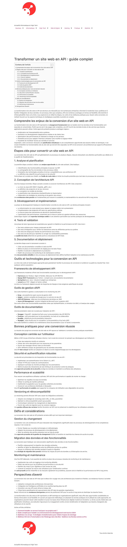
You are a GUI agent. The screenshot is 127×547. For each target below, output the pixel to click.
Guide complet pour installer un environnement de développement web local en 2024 (47, 513)
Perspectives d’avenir (23, 106)
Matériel (87, 28)
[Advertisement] (63, 44)
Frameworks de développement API (28, 83)
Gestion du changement (25, 100)
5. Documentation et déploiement (28, 79)
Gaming (67, 28)
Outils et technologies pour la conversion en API (31, 81)
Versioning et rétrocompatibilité (28, 96)
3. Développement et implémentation (29, 75)
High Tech (42, 28)
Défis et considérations (23, 98)
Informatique (30, 28)
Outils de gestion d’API (25, 85)
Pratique (77, 28)
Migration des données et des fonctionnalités (31, 102)
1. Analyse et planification (25, 71)
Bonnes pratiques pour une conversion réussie (31, 89)
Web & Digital (55, 28)
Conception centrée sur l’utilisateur (28, 90)
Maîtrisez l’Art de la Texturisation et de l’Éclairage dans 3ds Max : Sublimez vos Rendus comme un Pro (52, 517)
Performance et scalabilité (26, 94)
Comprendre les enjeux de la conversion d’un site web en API (34, 67)
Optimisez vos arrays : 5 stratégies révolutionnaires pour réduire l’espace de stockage (47, 515)
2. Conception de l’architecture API (28, 73)
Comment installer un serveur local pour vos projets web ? (37, 510)
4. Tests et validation (25, 77)
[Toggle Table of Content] (51, 65)
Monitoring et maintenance (26, 104)
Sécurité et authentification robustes (29, 92)
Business (18, 28)
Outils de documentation (26, 87)
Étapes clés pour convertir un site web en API (30, 69)
